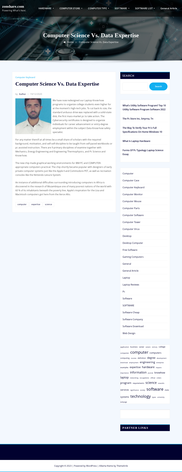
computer (22, 204)
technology (140, 396)
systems (124, 396)
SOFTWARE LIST (144, 8)
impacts (159, 367)
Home (70, 42)
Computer (128, 173)
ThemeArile (122, 465)
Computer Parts (131, 208)
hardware (148, 367)
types (154, 397)
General (127, 263)
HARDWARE (45, 8)
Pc (124, 291)
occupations (144, 378)
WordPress (91, 465)
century (154, 347)
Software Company (133, 319)
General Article (169, 8)
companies (124, 353)
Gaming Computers (133, 256)
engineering (147, 362)
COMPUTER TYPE (97, 8)
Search (128, 76)
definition (142, 358)
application (124, 347)
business (134, 347)
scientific (161, 383)
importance (124, 373)
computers (155, 352)
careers (148, 347)
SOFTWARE (121, 8)
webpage (123, 402)
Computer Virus (131, 229)
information (138, 372)
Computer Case (131, 180)
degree (151, 357)
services (124, 389)
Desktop (127, 236)
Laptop (126, 277)
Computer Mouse (132, 201)
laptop (124, 377)
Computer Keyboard (25, 77)
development (162, 358)
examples (124, 367)
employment (133, 363)
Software (127, 298)
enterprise (160, 362)
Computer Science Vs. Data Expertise (98, 42)
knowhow (159, 372)
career (141, 347)
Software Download (133, 326)
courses (133, 358)
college (162, 346)
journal (150, 373)
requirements (138, 383)
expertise (35, 204)
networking (134, 378)
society (142, 390)
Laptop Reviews (131, 284)
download (124, 362)
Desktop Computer (133, 243)
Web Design (129, 333)
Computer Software (133, 215)
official (152, 378)
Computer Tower (131, 222)
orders (159, 378)
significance (134, 390)
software (154, 389)
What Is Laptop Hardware (136, 141)
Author (20, 94)
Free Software (130, 249)
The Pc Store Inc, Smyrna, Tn (138, 118)
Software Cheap (131, 312)
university (161, 397)
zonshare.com (13, 6)
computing (125, 358)
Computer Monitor (133, 194)
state (167, 390)
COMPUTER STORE (70, 8)
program (125, 383)
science (48, 204)
